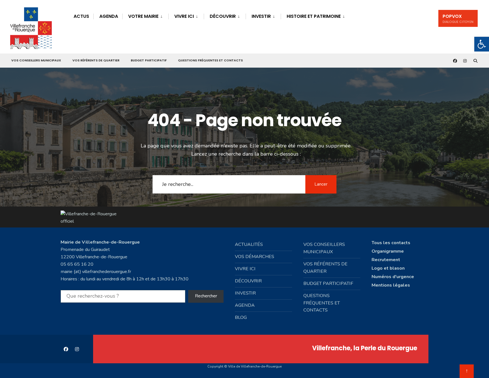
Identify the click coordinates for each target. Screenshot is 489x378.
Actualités (249, 244)
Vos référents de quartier (95, 60)
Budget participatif (149, 60)
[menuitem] (145, 15)
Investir (261, 16)
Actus (81, 16)
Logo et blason (388, 268)
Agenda (108, 16)
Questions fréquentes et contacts (210, 60)
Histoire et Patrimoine (314, 16)
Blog (241, 317)
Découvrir (223, 16)
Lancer (320, 184)
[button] (481, 44)
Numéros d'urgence (393, 277)
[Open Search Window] (475, 61)
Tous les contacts (391, 243)
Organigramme (388, 251)
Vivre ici (184, 16)
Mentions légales (391, 285)
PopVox (458, 18)
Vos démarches (254, 257)
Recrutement (386, 260)
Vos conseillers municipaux (36, 60)
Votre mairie (143, 16)
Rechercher (206, 296)
